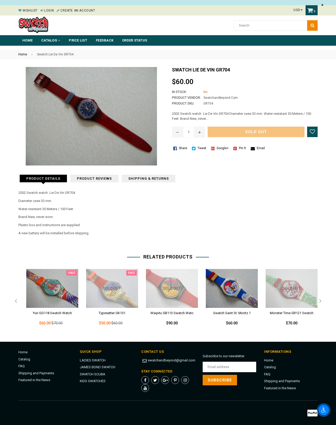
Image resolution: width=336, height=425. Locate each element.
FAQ (21, 366)
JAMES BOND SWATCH (97, 367)
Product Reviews (94, 178)
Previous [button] (16, 301)
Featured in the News (34, 380)
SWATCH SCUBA (92, 374)
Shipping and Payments (36, 373)
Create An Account (77, 10)
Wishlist (30, 10)
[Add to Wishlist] (312, 132)
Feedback (104, 40)
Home (27, 40)
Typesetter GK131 (112, 313)
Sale (71, 272)
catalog (49, 40)
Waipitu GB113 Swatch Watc (171, 313)
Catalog (24, 359)
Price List (78, 40)
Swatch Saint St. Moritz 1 (232, 313)
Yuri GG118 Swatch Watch (52, 313)
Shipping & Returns (148, 178)
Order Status (134, 40)
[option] (48, 301)
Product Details (43, 178)
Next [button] (320, 301)
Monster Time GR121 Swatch (291, 313)
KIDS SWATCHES (93, 381)
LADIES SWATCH (93, 360)
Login (48, 10)
